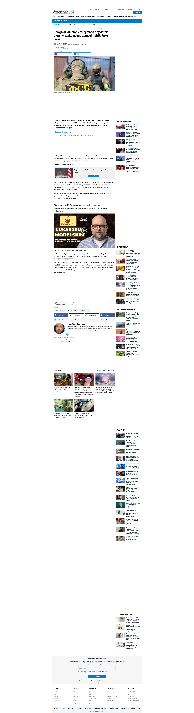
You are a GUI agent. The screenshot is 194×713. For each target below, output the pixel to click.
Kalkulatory (131, 688)
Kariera (79, 708)
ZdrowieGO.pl (121, 9)
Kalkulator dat (131, 691)
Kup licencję (70, 304)
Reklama (70, 708)
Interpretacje (57, 700)
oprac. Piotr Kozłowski (71, 44)
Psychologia (110, 700)
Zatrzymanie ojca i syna (63, 132)
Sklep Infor (56, 702)
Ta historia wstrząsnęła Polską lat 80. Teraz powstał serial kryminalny (63, 340)
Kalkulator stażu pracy (133, 694)
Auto (74, 691)
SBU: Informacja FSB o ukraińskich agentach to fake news (74, 135)
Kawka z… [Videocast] (82, 25)
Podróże (75, 702)
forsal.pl (97, 9)
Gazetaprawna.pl (58, 693)
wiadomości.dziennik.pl (64, 28)
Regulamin (88, 708)
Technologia (75, 693)
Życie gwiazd (92, 698)
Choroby (109, 698)
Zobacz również (94, 176)
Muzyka (91, 702)
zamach (69, 310)
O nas (63, 708)
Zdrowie (75, 700)
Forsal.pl (56, 696)
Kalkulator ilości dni (132, 693)
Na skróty (56, 688)
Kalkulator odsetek (132, 698)
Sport (74, 698)
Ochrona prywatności (100, 708)
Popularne (97, 370)
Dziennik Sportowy (94, 25)
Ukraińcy (82, 310)
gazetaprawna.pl (131, 9)
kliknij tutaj (105, 682)
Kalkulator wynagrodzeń (134, 702)
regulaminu (98, 671)
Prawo (109, 691)
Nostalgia (65, 25)
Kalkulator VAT (131, 696)
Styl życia (109, 702)
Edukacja (91, 694)
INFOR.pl (89, 9)
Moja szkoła (92, 696)
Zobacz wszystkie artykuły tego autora (64, 337)
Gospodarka (75, 694)
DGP (113, 9)
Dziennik (55, 28)
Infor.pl (55, 691)
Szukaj (138, 12)
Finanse (109, 693)
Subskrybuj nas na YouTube (64, 54)
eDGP (55, 694)
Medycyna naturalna (112, 696)
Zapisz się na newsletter (83, 54)
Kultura (91, 703)
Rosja (76, 310)
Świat (66, 20)
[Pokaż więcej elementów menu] (140, 17)
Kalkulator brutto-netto (133, 700)
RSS (139, 708)
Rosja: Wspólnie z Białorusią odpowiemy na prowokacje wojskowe (91, 171)
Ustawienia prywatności (128, 708)
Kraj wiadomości (109, 370)
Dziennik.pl (76, 688)
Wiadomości (58, 20)
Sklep (139, 9)
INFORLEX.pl (105, 9)
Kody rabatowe (93, 693)
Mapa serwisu (114, 708)
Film (90, 700)
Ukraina (62, 310)
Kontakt (56, 708)
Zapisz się (97, 676)
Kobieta (91, 691)
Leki (108, 694)
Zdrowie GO (72, 25)
